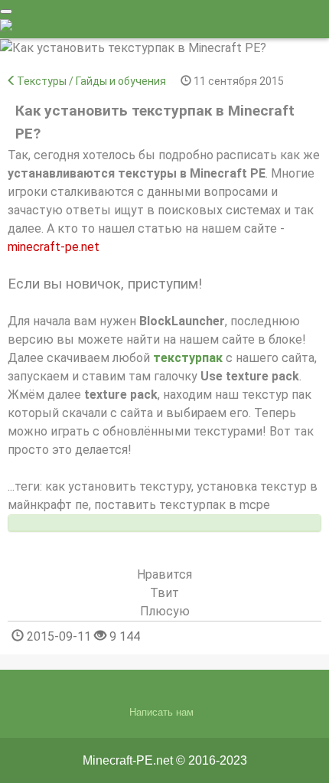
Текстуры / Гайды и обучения (91, 81)
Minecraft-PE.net (128, 760)
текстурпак (188, 358)
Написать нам (161, 712)
